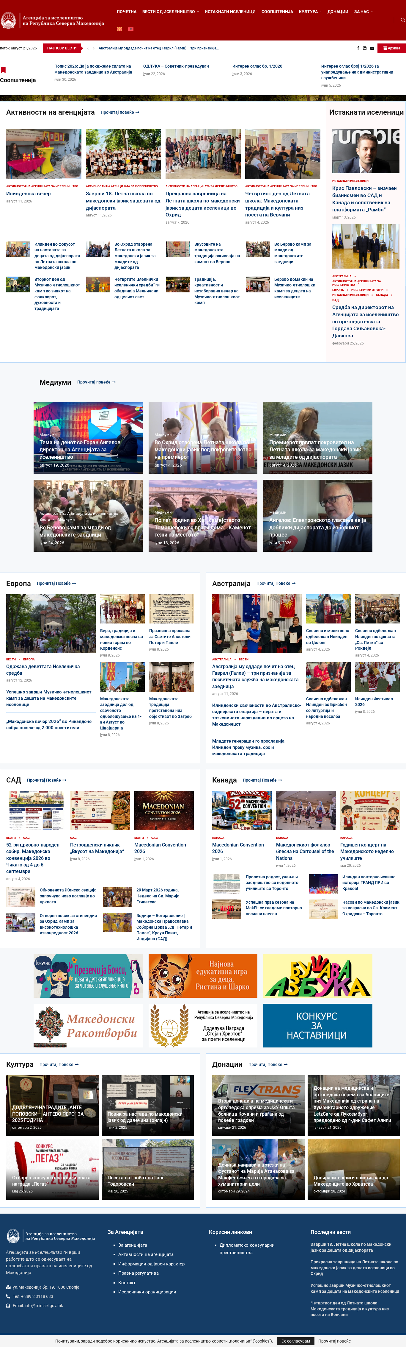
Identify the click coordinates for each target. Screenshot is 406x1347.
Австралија (231, 583)
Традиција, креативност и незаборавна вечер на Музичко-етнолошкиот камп (217, 291)
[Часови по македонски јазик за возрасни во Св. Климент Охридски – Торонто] (323, 909)
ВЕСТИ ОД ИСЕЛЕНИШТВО (168, 11)
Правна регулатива (138, 1273)
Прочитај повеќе (117, 112)
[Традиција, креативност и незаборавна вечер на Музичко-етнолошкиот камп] (178, 284)
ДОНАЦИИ (338, 11)
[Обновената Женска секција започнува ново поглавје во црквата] (20, 897)
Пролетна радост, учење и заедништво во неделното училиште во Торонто (272, 882)
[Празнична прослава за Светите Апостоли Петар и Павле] (171, 623)
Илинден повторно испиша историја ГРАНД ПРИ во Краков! (369, 882)
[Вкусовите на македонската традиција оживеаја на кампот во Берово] (178, 249)
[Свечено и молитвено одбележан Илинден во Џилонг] (328, 623)
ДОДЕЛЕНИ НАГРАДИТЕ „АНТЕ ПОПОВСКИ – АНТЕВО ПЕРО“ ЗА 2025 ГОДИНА (48, 1114)
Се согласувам (295, 1341)
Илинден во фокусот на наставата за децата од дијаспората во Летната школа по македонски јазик (57, 256)
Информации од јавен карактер (151, 1264)
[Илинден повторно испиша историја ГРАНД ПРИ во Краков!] (323, 884)
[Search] (403, 20)
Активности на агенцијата (50, 112)
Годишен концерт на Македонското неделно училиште (367, 851)
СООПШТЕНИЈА (277, 11)
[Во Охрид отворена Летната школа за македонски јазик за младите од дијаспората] (98, 249)
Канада (224, 780)
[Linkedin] (365, 48)
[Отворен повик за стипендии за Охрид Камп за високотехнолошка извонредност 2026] (20, 922)
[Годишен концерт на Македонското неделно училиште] (370, 829)
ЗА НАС (361, 11)
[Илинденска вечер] (43, 166)
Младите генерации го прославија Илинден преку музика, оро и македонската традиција (248, 747)
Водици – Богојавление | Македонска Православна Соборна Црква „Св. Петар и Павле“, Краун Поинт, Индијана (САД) (164, 927)
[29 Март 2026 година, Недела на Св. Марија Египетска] (117, 897)
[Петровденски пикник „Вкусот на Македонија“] (100, 826)
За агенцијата (132, 1245)
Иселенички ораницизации (147, 1292)
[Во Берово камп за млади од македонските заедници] (258, 249)
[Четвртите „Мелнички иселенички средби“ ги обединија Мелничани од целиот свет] (98, 284)
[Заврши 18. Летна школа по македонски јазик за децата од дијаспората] (123, 173)
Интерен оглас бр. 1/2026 (257, 66)
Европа (18, 583)
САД (13, 780)
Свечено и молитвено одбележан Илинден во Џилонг (327, 636)
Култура (20, 1064)
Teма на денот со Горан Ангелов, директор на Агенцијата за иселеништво (81, 449)
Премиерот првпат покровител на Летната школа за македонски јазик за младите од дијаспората (315, 449)
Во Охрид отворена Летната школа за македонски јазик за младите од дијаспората (135, 256)
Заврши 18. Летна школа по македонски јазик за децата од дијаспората (123, 201)
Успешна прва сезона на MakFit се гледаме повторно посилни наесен (274, 908)
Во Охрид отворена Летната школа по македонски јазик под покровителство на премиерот (203, 449)
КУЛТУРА (308, 11)
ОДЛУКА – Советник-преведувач (176, 66)
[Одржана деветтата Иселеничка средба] (51, 638)
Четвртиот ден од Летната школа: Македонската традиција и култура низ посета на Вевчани (350, 1309)
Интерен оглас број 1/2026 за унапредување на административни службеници (357, 72)
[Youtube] (372, 48)
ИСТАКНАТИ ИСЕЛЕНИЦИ (230, 11)
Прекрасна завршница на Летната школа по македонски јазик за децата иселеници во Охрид (354, 1267)
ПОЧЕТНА (126, 11)
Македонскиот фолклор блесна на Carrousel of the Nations (305, 851)
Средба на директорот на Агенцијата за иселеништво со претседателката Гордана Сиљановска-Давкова (365, 321)
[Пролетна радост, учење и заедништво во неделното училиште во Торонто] (226, 884)
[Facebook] (358, 48)
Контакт (127, 1282)
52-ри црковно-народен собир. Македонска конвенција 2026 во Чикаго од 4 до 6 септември (32, 858)
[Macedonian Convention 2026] (164, 826)
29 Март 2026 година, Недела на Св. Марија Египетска (158, 896)
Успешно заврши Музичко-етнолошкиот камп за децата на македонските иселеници (49, 698)
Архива (393, 48)
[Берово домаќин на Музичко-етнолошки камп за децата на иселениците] (258, 284)
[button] (88, 48)
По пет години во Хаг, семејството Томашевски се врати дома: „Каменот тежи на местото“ (203, 527)
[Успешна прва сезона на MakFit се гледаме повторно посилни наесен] (226, 909)
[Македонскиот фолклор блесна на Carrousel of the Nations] (306, 829)
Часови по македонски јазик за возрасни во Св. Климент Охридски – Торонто (370, 908)
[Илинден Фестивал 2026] (377, 688)
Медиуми (55, 382)
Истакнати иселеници (366, 112)
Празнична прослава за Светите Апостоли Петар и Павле (170, 636)
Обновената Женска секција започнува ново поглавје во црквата (68, 896)
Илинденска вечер (114, 48)
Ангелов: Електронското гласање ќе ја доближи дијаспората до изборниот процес (317, 527)
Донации (227, 1064)
